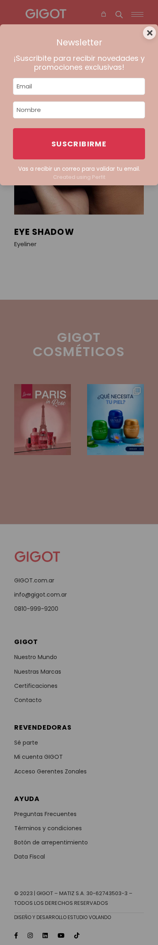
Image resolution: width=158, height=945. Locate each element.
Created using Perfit (79, 177)
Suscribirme (79, 144)
